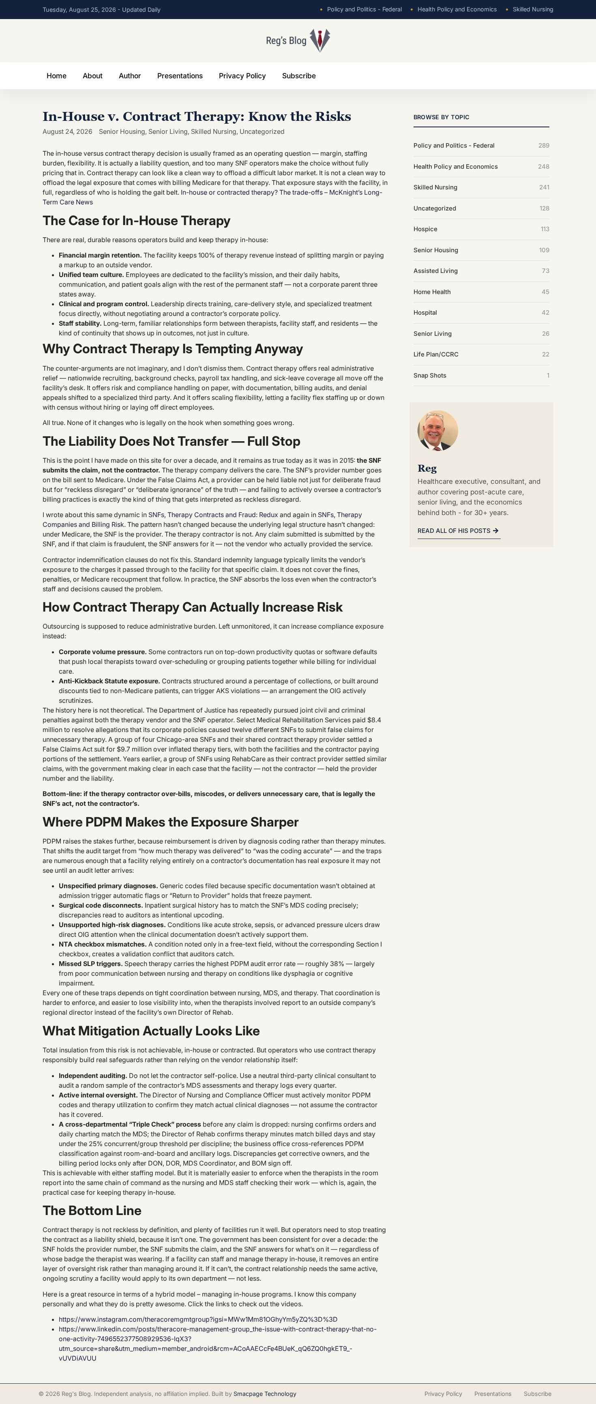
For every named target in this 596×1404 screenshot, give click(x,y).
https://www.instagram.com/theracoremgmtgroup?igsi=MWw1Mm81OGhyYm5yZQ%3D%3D (198, 1319)
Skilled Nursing (529, 9)
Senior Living (168, 131)
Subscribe (299, 75)
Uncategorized (262, 131)
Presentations (180, 75)
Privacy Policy (242, 75)
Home (56, 75)
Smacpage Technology (265, 1393)
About (93, 75)
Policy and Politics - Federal (360, 9)
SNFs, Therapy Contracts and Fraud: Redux (213, 515)
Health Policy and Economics (453, 9)
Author (130, 75)
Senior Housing (122, 131)
